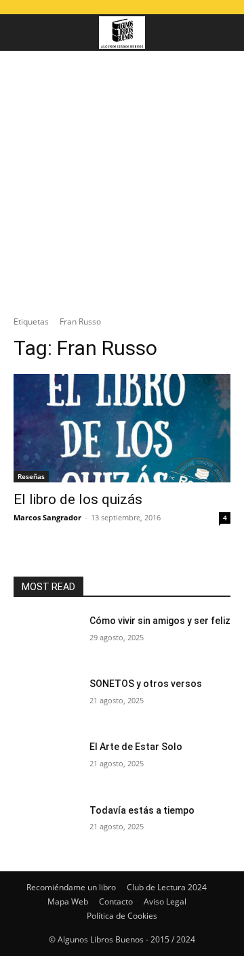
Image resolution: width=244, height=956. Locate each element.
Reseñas (31, 476)
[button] (23, 32)
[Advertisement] (122, 180)
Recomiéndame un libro (71, 887)
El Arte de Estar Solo (135, 746)
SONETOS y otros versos (145, 683)
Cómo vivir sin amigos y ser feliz (159, 620)
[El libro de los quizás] (122, 428)
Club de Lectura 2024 (167, 887)
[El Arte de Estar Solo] (46, 763)
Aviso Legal (165, 901)
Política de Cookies (122, 915)
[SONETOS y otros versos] (46, 700)
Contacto (116, 901)
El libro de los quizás (78, 499)
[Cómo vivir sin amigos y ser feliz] (46, 637)
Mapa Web (67, 901)
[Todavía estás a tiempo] (46, 827)
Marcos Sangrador (47, 517)
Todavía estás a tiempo (142, 810)
